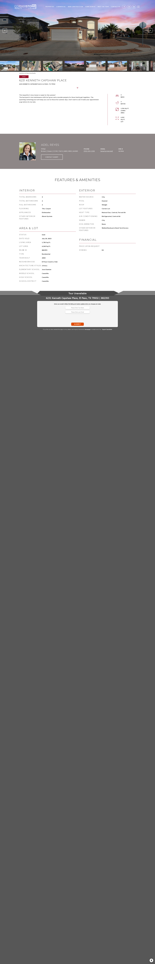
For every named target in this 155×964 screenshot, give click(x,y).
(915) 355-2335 (89, 151)
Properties (49, 6)
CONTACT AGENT (51, 157)
